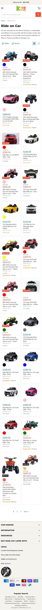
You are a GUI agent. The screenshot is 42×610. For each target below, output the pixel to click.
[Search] (38, 14)
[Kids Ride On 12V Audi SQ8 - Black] (10, 356)
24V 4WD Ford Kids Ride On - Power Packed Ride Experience (30, 75)
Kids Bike (20, 597)
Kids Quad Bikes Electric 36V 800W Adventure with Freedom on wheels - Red (10, 491)
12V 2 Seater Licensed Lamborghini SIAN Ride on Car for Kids (11, 119)
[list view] (38, 43)
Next (26, 512)
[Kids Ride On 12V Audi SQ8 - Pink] (31, 391)
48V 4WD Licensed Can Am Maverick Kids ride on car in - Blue (10, 74)
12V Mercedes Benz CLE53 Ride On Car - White (30, 156)
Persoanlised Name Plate (12, 603)
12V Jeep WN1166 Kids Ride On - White (30, 303)
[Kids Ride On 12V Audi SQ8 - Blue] (31, 356)
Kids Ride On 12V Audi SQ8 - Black (10, 373)
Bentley (32, 601)
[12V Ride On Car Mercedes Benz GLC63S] (31, 208)
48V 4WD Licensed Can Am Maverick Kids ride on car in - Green (10, 339)
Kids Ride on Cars (10, 597)
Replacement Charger (28, 603)
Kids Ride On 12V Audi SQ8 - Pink (31, 408)
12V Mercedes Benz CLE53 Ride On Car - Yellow (10, 226)
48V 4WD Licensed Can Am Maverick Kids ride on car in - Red (10, 304)
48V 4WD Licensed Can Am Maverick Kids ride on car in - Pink (10, 191)
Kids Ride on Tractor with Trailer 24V (30, 442)
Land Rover (8, 601)
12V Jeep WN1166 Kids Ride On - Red (29, 260)
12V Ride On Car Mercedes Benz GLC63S (29, 226)
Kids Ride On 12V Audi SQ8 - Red (10, 441)
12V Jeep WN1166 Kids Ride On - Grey (30, 190)
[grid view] (34, 43)
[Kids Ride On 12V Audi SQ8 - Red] (10, 424)
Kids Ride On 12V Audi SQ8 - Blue (31, 373)
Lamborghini (18, 601)
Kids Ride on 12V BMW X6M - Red (11, 156)
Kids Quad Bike (30, 597)
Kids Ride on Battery (21, 605)
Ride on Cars (8, 599)
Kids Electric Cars (20, 599)
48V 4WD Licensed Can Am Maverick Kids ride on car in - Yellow (10, 267)
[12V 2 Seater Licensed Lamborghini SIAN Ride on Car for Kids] (10, 98)
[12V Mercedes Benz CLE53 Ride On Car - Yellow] (10, 208)
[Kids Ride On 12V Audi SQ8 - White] (10, 391)
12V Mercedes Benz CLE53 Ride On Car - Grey (30, 339)
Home (3, 21)
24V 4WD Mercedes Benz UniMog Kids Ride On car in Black (31, 119)
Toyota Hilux (31, 599)
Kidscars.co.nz (7, 78)
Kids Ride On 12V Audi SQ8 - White (10, 408)
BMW (26, 601)
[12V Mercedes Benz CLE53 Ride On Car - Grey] (31, 321)
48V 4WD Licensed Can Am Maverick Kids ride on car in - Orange (31, 478)
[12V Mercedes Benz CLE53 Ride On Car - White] (31, 138)
